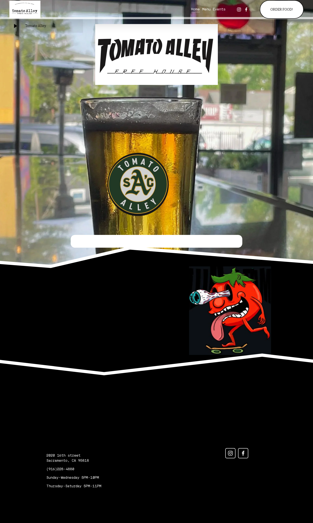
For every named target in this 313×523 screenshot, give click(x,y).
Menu (206, 9)
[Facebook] (246, 9)
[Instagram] (239, 9)
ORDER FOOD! (281, 9)
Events (219, 9)
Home (195, 9)
